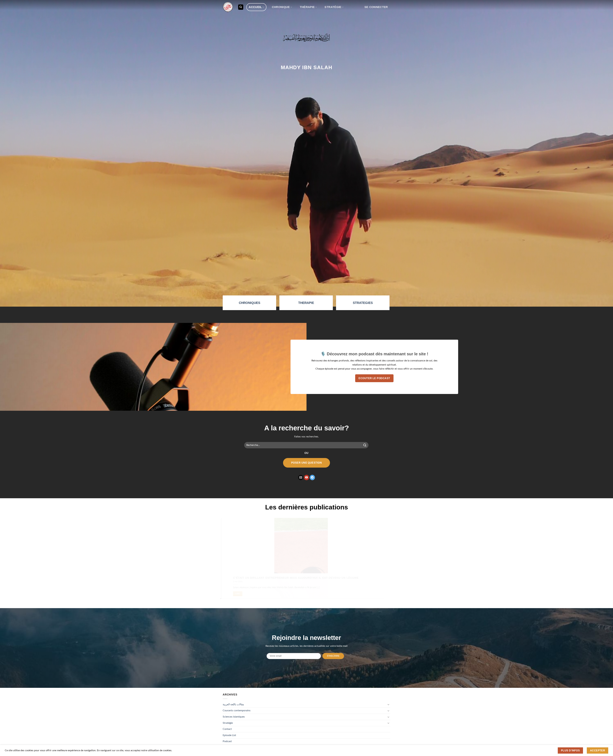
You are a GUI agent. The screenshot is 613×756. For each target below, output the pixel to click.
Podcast (227, 741)
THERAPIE (306, 303)
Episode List (229, 735)
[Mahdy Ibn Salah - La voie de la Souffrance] (228, 7)
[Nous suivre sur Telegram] (312, 477)
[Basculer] (388, 704)
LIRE (243, 594)
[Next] (385, 560)
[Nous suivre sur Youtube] (306, 477)
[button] (376, 7)
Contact (227, 729)
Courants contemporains (236, 710)
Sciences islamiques (234, 716)
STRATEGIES (363, 303)
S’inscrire (333, 656)
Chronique (281, 7)
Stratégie (333, 7)
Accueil (255, 7)
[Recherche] (240, 7)
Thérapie (307, 7)
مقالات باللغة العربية (233, 704)
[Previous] (228, 560)
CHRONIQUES (249, 303)
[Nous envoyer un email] (300, 477)
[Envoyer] (365, 445)
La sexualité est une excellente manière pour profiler (284, 577)
